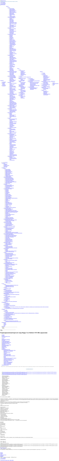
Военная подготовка (9, 240)
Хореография (11, 48)
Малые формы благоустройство (45, 82)
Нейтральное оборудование (12, 20)
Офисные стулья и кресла (9, 175)
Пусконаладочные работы (8, 291)
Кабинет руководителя (13, 12)
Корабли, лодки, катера (13, 139)
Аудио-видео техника (13, 123)
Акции (54, 82)
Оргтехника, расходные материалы (11, 254)
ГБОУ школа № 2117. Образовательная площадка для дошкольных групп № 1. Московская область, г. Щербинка (47, 79)
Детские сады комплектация (45, 75)
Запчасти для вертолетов (13, 155)
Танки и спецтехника (13, 138)
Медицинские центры (46, 84)
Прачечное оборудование (8, 222)
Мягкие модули (30, 81)
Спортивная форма (8, 205)
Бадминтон (11, 35)
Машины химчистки (9, 225)
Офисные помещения (46, 86)
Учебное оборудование (11, 55)
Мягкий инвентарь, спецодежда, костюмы (13, 89)
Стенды (11, 67)
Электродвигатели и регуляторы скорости (13, 145)
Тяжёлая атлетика (8, 198)
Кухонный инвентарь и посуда (10, 227)
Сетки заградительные (13, 49)
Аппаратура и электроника (12, 146)
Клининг (20, 77)
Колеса (11, 143)
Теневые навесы (12, 101)
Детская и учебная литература (12, 65)
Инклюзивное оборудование (12, 70)
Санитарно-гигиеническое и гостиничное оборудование (12, 92)
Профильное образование (11, 69)
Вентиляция (21, 95)
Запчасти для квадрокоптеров (12, 152)
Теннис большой (8, 196)
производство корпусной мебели (35, 80)
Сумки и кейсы (12, 150)
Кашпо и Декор (12, 131)
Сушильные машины (13, 77)
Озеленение (9, 128)
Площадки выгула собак (9, 241)
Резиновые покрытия (13, 102)
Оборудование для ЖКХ (13, 103)
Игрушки (7, 212)
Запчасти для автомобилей (11, 153)
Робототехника (12, 63)
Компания (2, 80)
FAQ (4, 325)
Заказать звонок (2, 2)
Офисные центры (44, 85)
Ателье (5, 284)
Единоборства (8, 192)
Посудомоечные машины (12, 18)
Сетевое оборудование (13, 127)
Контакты (56, 83)
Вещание (7, 279)
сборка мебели (23, 93)
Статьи (54, 84)
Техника (5, 252)
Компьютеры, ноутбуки (13, 122)
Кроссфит (11, 38)
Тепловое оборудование (13, 22)
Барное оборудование (13, 26)
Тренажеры (11, 52)
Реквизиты (3, 85)
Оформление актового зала (23, 73)
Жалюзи (11, 114)
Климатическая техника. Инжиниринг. (23, 97)
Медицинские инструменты (12, 33)
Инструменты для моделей (9, 274)
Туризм (11, 51)
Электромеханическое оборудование (13, 25)
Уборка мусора (23, 94)
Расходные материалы (9, 186)
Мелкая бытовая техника (13, 118)
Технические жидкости (13, 140)
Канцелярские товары (11, 105)
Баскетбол (7, 189)
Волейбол (11, 36)
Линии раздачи (12, 27)
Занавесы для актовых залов (10, 251)
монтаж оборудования (23, 79)
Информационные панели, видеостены (13, 111)
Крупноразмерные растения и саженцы (13, 129)
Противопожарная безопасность (21, 85)
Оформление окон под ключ (23, 75)
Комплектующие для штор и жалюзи (13, 115)
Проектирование (21, 86)
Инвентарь (9, 82)
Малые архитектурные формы (46, 81)
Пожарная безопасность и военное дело (13, 62)
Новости (54, 83)
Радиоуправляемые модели (12, 133)
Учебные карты (12, 66)
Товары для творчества (13, 106)
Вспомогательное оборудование (12, 81)
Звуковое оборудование (13, 109)
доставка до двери (8, 288)
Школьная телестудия (11, 156)
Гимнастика (11, 37)
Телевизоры (11, 124)
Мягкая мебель (12, 13)
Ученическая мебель (7, 307)
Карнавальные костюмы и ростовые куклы (23, 71)
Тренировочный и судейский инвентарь (13, 44)
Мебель (9, 7)
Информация (53, 81)
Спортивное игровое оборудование (13, 98)
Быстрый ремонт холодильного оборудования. (23, 83)
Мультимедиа (10, 108)
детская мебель (32, 79)
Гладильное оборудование (12, 79)
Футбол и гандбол (12, 40)
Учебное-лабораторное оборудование (13, 58)
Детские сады (44, 74)
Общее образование (12, 57)
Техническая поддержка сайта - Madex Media (7, 460)
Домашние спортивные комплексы (11, 207)
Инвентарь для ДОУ (8, 202)
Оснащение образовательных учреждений (45, 92)
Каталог (7, 6)
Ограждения (7, 237)
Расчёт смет (20, 89)
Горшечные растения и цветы (10, 262)
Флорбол (11, 45)
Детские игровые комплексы (12, 95)
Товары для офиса (12, 107)
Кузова (7, 270)
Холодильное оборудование (12, 21)
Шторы (11, 113)
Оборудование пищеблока (6, 339)
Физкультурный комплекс (45, 89)
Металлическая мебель (13, 10)
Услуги (18, 68)
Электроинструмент (13, 86)
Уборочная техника (12, 88)
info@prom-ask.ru (2, 3)
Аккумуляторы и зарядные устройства (13, 142)
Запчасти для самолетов (13, 154)
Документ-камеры (12, 75)
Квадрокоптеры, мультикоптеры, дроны (13, 135)
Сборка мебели (21, 92)
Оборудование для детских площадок (12, 96)
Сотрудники (5, 166)
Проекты (41, 71)
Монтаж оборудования (22, 78)
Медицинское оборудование (12, 30)
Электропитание (8, 282)
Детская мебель (12, 8)
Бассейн (11, 47)
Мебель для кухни (12, 11)
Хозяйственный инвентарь (12, 85)
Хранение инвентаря (13, 50)
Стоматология (12, 31)
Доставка (5, 287)
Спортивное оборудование (12, 34)
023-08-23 (4, 162)
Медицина (3, 340)
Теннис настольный (12, 42)
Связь (10, 159)
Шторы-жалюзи (10, 112)
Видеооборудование (13, 157)
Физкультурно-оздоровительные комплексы (46, 87)
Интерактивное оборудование (12, 71)
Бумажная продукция (9, 244)
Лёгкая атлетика (12, 39)
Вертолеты (11, 137)
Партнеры (3, 82)
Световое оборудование (13, 110)
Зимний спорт (12, 46)
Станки (11, 87)
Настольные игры (8, 215)
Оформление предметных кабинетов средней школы (46, 94)
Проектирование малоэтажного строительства (23, 88)
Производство (4, 302)
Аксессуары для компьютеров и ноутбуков (12, 126)
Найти (1, 330)
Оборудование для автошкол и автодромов (13, 60)
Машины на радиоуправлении (12, 136)
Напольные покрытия (13, 41)
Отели (44, 73)
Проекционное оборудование (12, 74)
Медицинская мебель (13, 28)
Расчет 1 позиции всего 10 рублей (23, 91)
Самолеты (7, 267)
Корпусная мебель (12, 9)
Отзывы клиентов (3, 84)
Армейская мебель (12, 16)
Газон (10, 130)
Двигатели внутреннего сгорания (10, 273)
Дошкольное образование (11, 56)
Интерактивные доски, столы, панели (13, 72)
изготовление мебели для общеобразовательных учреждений (33, 88)
